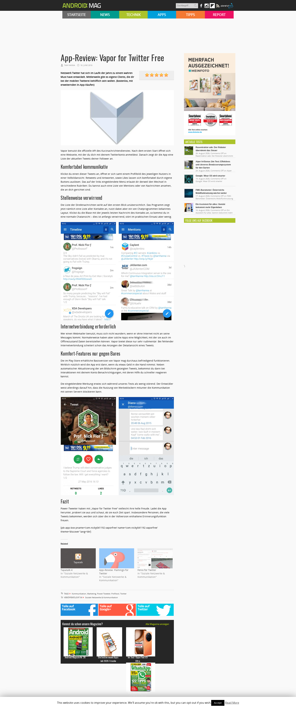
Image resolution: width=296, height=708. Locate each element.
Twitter (123, 593)
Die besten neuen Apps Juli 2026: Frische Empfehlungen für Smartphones (108, 662)
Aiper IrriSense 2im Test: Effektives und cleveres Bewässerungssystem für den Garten (213, 164)
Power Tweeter (103, 593)
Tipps (190, 14)
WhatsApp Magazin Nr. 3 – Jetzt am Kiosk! (138, 694)
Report (219, 14)
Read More (232, 703)
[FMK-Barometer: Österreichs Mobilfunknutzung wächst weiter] (189, 197)
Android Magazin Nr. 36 (75, 657)
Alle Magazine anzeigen (157, 624)
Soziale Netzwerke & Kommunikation (101, 597)
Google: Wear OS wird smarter (210, 176)
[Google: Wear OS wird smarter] (189, 183)
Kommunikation (79, 593)
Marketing (91, 593)
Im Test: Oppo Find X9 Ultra (137, 659)
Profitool (115, 593)
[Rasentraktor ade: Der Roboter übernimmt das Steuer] (189, 154)
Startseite (76, 14)
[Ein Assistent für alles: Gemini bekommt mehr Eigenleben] (189, 211)
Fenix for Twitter (147, 570)
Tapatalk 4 (66, 570)
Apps (162, 14)
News (105, 14)
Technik (133, 14)
